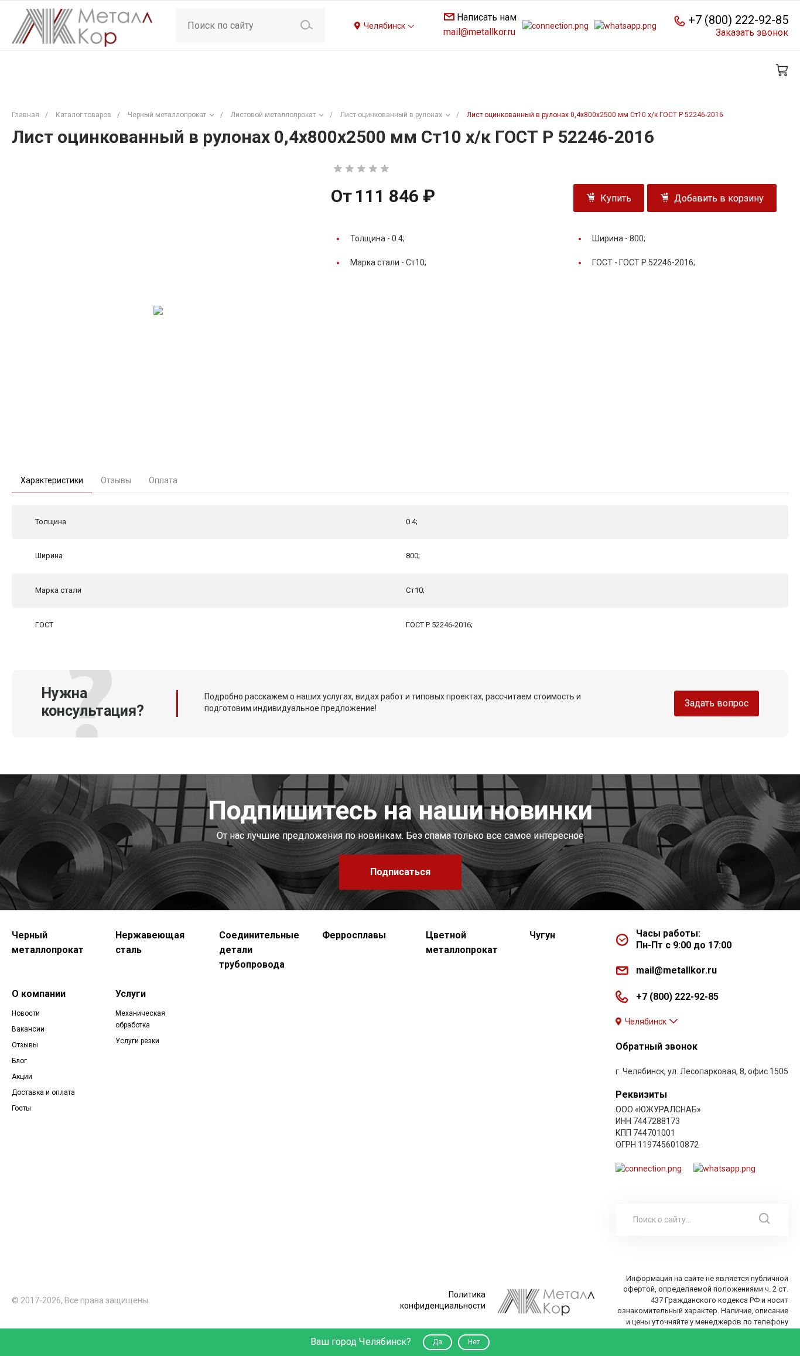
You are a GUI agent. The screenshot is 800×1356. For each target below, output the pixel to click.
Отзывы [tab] (116, 480)
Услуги (130, 993)
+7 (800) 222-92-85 (738, 20)
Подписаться (400, 871)
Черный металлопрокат (48, 942)
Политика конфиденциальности (443, 1300)
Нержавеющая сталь (149, 942)
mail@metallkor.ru (479, 31)
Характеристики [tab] (51, 480)
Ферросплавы (354, 935)
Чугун (542, 935)
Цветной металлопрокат (462, 942)
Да (437, 1342)
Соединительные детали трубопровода (259, 950)
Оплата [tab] (163, 480)
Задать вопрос (716, 703)
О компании (39, 993)
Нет (474, 1342)
